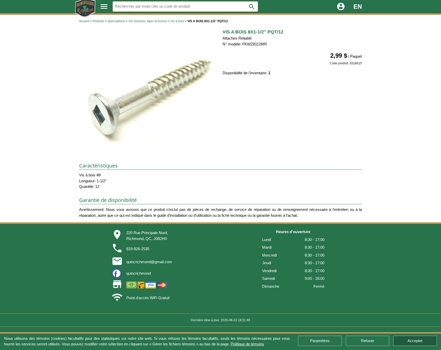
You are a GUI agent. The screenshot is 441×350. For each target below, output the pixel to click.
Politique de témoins (247, 344)
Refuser (367, 341)
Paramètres (320, 341)
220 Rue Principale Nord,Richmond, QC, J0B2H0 (147, 236)
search (251, 6)
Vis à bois (177, 21)
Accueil (84, 21)
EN (357, 6)
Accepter (415, 341)
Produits (98, 21)
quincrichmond (138, 273)
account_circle (340, 6)
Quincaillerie (116, 21)
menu (104, 6)
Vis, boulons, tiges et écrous (147, 21)
